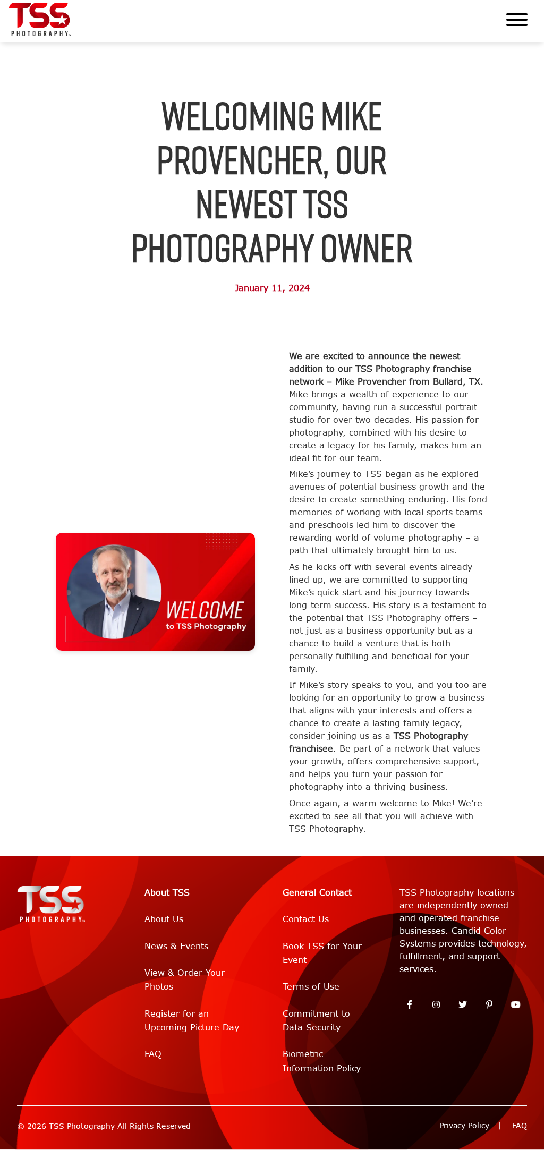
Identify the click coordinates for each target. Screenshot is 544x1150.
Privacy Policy (464, 1126)
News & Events (176, 946)
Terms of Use (311, 986)
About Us (163, 919)
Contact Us (306, 919)
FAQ (153, 1054)
